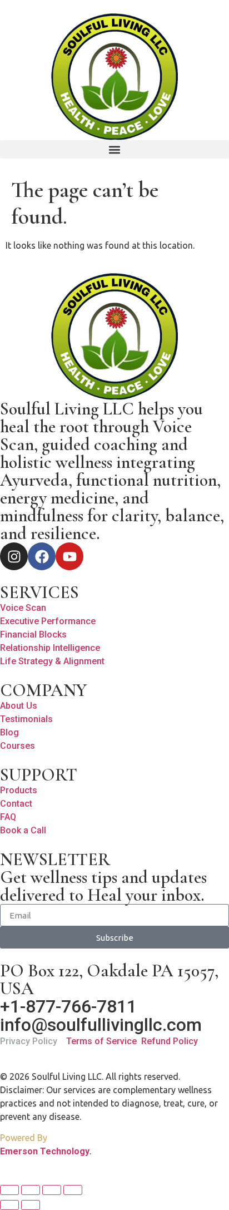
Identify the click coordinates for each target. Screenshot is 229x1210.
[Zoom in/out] (9, 1190)
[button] (114, 149)
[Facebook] (42, 556)
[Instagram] (14, 556)
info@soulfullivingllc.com (101, 1024)
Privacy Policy (28, 1041)
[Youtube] (69, 556)
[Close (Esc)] (72, 1190)
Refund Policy (169, 1041)
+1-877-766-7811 (68, 1006)
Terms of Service (101, 1041)
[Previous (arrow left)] (9, 1205)
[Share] (51, 1190)
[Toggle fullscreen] (30, 1190)
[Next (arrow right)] (30, 1205)
